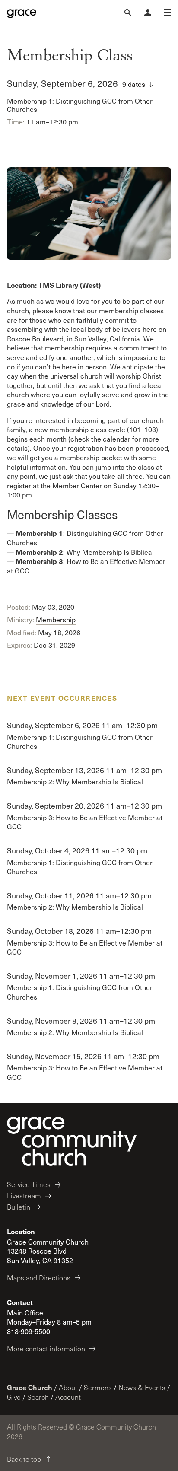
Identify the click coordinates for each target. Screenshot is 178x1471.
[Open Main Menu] (167, 12)
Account (68, 1396)
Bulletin (18, 1206)
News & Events (141, 1387)
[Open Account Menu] (148, 12)
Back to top (24, 1459)
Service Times (29, 1184)
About (68, 1387)
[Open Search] (128, 12)
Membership (56, 619)
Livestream (24, 1195)
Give (14, 1396)
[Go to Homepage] (21, 12)
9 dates (133, 84)
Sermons (98, 1387)
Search (38, 1396)
